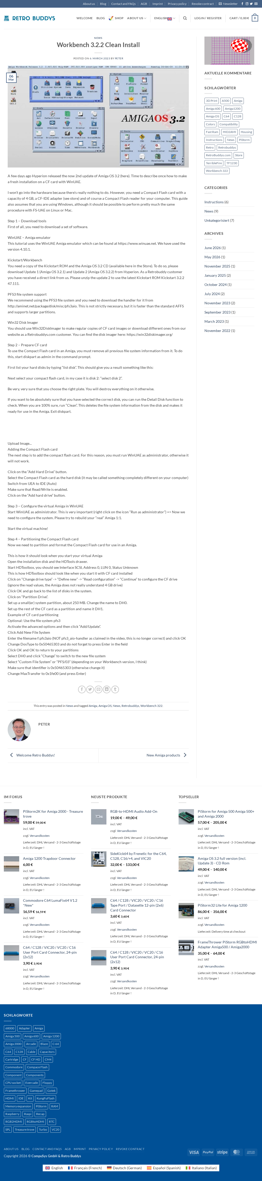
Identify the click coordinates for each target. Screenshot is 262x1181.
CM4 (48, 1059)
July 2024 (212, 294)
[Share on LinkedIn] (107, 689)
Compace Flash (37, 1067)
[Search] (185, 18)
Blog (103, 3)
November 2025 (217, 266)
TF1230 (231, 163)
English (161, 18)
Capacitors (47, 1051)
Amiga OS (105, 705)
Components (34, 1075)
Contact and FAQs (123, 3)
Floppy (47, 1082)
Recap (40, 1114)
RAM (54, 1106)
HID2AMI (229, 131)
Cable (31, 1051)
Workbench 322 (151, 705)
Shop (119, 18)
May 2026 (212, 257)
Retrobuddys (130, 705)
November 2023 (217, 303)
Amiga (93, 705)
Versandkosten (40, 835)
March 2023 (214, 321)
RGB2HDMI (13, 1121)
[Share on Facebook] (82, 689)
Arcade (31, 1043)
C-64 (55, 1043)
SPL (7, 1129)
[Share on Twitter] (90, 689)
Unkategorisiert (216, 220)
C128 (237, 116)
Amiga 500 (12, 1036)
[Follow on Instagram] (247, 3)
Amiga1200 (233, 108)
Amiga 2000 (13, 1043)
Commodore (14, 1067)
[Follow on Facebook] (242, 3)
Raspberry (12, 1114)
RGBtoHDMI (35, 1121)
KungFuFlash (45, 1098)
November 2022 (217, 330)
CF (25, 1059)
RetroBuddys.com (218, 155)
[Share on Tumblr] (115, 689)
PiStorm (244, 139)
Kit (30, 1098)
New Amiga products (164, 755)
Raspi (27, 1114)
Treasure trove (24, 1129)
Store (238, 155)
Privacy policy (177, 3)
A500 (225, 100)
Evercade (31, 1082)
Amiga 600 (213, 108)
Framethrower (15, 1090)
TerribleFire (214, 163)
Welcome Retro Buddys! (35, 755)
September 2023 (217, 312)
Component (13, 1075)
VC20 (55, 1129)
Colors (210, 124)
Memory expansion (18, 1106)
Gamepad (36, 1090)
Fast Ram (212, 131)
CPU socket (13, 1082)
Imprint (157, 3)
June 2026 (212, 248)
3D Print (211, 100)
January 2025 (215, 275)
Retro (210, 147)
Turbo (43, 1129)
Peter (119, 58)
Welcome (85, 18)
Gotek (51, 1090)
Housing (246, 131)
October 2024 (215, 284)
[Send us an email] (256, 3)
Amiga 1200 (51, 1036)
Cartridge (11, 1059)
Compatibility (229, 124)
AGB (144, 3)
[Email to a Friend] (98, 689)
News (98, 37)
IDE (21, 1098)
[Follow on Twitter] (251, 3)
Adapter (24, 1028)
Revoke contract (203, 3)
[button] (228, 3)
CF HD (35, 1059)
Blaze (44, 1043)
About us (89, 3)
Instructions (214, 139)
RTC (51, 1121)
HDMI (9, 1098)
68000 (9, 1028)
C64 (226, 116)
